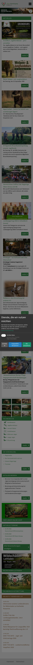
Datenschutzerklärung (7, 330)
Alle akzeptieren (26, 344)
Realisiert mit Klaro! (27, 348)
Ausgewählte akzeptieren (15, 344)
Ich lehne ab (4, 344)
